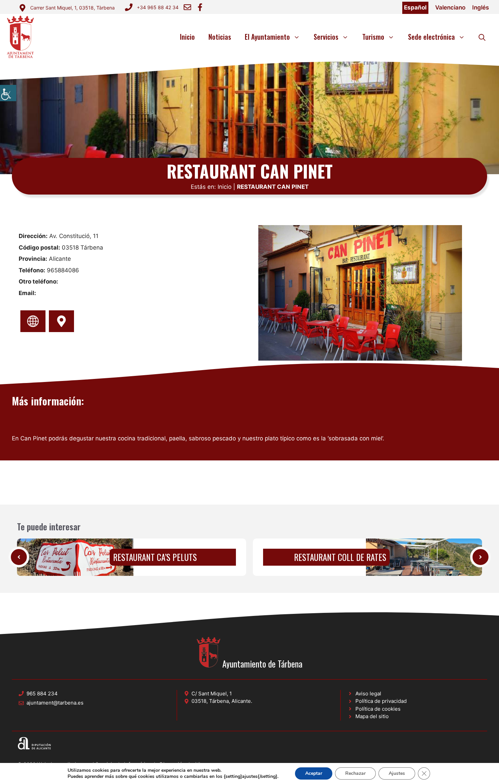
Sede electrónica (431, 37)
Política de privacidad (381, 701)
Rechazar (355, 773)
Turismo (373, 37)
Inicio (187, 37)
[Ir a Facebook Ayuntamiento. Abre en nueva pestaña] (200, 7)
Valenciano (450, 7)
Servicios (326, 37)
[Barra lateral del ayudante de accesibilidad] (8, 93)
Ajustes (397, 773)
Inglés (480, 7)
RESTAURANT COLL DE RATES (340, 557)
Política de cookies (378, 709)
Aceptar (313, 773)
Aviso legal (368, 693)
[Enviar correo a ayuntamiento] (187, 7)
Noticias (219, 37)
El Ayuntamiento (267, 37)
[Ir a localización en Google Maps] (61, 321)
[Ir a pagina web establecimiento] (32, 321)
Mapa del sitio (372, 716)
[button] (482, 36)
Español (415, 7)
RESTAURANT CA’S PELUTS (155, 557)
